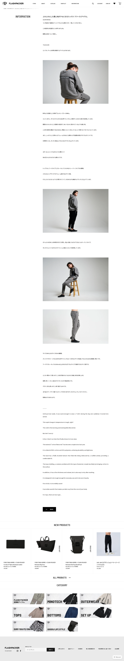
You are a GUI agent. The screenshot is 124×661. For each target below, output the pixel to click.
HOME (5, 8)
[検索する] (93, 3)
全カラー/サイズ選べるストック (53, 392)
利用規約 (80, 649)
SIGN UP (108, 3)
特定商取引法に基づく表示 (104, 649)
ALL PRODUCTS (62, 578)
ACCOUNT (100, 3)
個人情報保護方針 (90, 649)
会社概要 (117, 649)
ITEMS (34, 3)
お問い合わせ (61, 649)
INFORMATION (10, 8)
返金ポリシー (71, 649)
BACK (49, 509)
